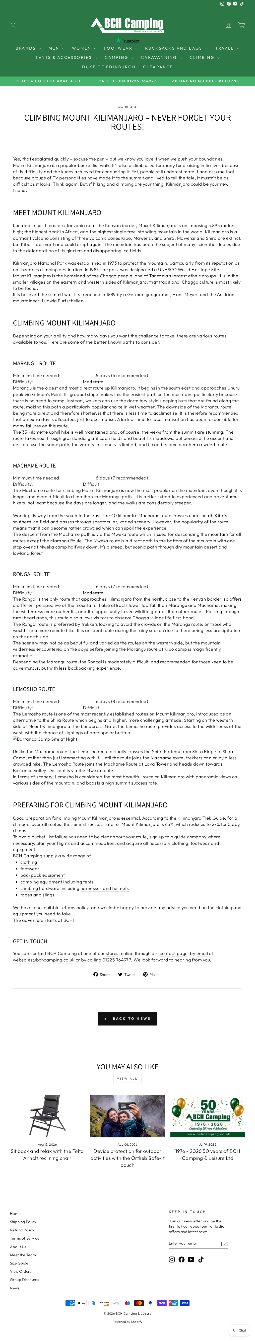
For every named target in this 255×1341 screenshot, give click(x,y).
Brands (26, 48)
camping (29, 882)
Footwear (119, 48)
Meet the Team (23, 1255)
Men (55, 48)
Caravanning (159, 57)
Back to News (131, 1018)
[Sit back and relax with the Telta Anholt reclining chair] (47, 1116)
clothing (28, 862)
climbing (29, 888)
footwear (30, 868)
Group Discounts (24, 1279)
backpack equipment (42, 875)
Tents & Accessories (64, 57)
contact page (174, 953)
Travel (225, 48)
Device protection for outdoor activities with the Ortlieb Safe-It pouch (127, 1158)
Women (82, 48)
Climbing (203, 57)
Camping (117, 57)
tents (88, 882)
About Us (18, 1246)
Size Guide (19, 1263)
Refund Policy (22, 1230)
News (14, 1288)
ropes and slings (37, 895)
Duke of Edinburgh (108, 66)
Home (15, 1213)
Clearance (158, 66)
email (202, 953)
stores (112, 953)
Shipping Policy (23, 1221)
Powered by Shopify (127, 1322)
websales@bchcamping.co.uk (43, 960)
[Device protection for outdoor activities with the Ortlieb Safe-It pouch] (127, 1116)
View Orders (20, 1271)
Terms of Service (24, 1238)
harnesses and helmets (104, 888)
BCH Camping (27, 856)
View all (127, 1078)
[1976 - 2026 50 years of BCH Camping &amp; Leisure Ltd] (207, 1116)
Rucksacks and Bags (174, 48)
